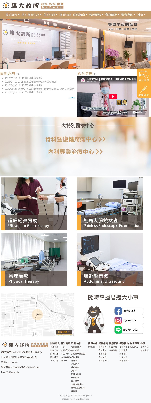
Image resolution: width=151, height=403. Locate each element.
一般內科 (75, 378)
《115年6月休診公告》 (30, 92)
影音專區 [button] (127, 15)
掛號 (143, 343)
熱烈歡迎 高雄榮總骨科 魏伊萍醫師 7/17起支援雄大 (46, 88)
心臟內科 (75, 364)
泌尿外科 (75, 357)
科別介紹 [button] (49, 15)
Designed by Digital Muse (75, 399)
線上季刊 (124, 354)
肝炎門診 (75, 350)
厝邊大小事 (125, 347)
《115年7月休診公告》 (30, 85)
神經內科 (75, 367)
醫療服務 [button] (95, 15)
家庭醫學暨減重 (78, 354)
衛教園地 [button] (111, 15)
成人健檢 (75, 381)
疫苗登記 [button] (143, 95)
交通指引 (103, 350)
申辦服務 (103, 354)
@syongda (130, 329)
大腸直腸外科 (77, 384)
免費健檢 (113, 347)
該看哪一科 (104, 361)
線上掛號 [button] (143, 80)
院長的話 (54, 354)
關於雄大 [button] (11, 15)
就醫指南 (103, 343)
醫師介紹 (65, 15)
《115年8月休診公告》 (30, 78)
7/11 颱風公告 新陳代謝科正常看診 (37, 81)
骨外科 (74, 361)
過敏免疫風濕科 (78, 388)
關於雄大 (55, 343)
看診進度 (145, 347)
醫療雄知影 (125, 361)
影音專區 (134, 343)
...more (72, 97)
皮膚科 (74, 391)
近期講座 (124, 350)
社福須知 (124, 357)
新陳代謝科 (76, 374)
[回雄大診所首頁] (33, 5)
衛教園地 (124, 343)
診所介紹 (54, 350)
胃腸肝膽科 (76, 347)
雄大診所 (129, 310)
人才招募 (54, 361)
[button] (2, 44)
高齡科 (74, 371)
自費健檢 (113, 350)
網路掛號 (145, 350)
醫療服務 (113, 343)
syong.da (129, 320)
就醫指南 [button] (79, 15)
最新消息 (54, 347)
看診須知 (103, 357)
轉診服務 (103, 347)
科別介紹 (76, 343)
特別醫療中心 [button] (30, 15)
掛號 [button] (140, 15)
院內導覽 (54, 357)
